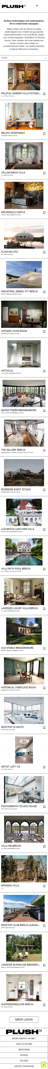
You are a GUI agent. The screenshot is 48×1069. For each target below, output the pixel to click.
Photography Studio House (19, 806)
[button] (37, 5)
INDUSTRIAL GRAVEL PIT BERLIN (19, 291)
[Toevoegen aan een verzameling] (44, 94)
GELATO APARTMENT (13, 133)
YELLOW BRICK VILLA (13, 172)
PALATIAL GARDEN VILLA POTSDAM (21, 93)
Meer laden (24, 1019)
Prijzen (24, 1060)
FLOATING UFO (9, 251)
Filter (4, 58)
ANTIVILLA (7, 370)
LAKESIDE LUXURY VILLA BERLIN (19, 608)
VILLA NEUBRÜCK (11, 845)
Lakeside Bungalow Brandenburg (21, 964)
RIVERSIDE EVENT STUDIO (16, 489)
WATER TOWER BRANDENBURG (18, 410)
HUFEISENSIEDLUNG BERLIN (17, 1004)
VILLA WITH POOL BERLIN (15, 568)
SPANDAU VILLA (10, 885)
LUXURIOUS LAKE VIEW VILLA (17, 529)
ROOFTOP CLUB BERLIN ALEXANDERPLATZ (21, 925)
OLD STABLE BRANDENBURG (17, 647)
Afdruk (24, 1055)
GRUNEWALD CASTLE (13, 212)
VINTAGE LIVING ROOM (14, 331)
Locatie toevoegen (24, 1066)
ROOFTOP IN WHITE (12, 727)
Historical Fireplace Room (18, 687)
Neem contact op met (24, 1038)
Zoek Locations (24, 1044)
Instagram (24, 1049)
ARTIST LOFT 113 (10, 766)
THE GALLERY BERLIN (13, 449)
